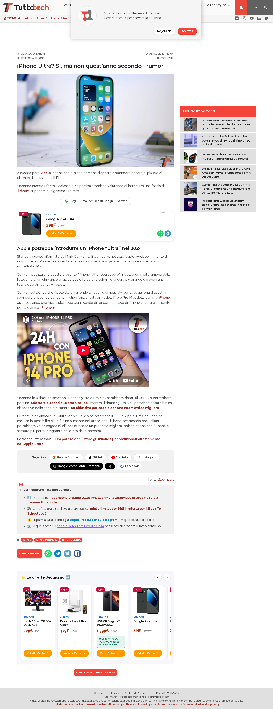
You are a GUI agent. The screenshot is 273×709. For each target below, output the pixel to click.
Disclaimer (160, 704)
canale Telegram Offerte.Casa (80, 526)
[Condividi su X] (67, 553)
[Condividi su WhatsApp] (160, 233)
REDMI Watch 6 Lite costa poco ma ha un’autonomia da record (225, 156)
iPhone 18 (41, 18)
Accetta (187, 31)
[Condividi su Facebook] (77, 553)
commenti (166, 57)
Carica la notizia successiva (96, 672)
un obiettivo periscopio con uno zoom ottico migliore (115, 408)
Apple (46, 173)
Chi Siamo (60, 704)
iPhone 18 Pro (59, 18)
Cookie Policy (141, 704)
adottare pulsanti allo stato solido (59, 403)
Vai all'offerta (59, 233)
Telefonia (27, 57)
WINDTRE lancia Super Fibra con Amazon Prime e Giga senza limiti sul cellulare (226, 172)
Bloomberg (166, 479)
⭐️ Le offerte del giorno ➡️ (45, 577)
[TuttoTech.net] (31, 7)
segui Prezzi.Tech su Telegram (94, 520)
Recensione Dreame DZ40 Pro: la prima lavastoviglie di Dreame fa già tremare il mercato (226, 124)
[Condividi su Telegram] (168, 233)
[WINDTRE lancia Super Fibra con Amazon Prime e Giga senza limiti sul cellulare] (191, 172)
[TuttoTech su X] (110, 466)
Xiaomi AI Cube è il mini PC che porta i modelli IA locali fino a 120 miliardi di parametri (226, 140)
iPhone (39, 57)
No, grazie (164, 31)
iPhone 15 (48, 307)
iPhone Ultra (25, 18)
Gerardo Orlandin (33, 53)
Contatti (74, 704)
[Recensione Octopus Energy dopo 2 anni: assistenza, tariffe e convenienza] (191, 204)
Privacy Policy (122, 704)
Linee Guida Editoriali (96, 704)
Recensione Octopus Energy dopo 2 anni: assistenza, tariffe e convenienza (226, 204)
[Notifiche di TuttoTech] (241, 7)
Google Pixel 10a (60, 219)
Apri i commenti (29, 553)
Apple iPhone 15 (46, 539)
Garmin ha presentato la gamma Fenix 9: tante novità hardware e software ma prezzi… (226, 188)
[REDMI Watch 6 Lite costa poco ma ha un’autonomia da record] (191, 156)
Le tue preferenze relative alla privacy (194, 704)
